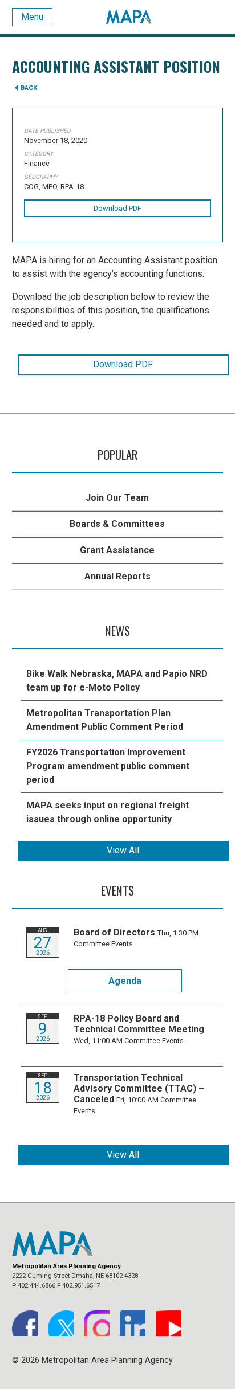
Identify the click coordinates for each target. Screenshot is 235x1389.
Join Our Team (117, 497)
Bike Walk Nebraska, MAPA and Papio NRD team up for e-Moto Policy (117, 680)
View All (123, 850)
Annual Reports (117, 576)
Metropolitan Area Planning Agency (129, 17)
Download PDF (117, 208)
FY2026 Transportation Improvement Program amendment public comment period (107, 766)
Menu (32, 16)
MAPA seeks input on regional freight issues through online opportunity (107, 812)
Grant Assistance (117, 550)
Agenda (124, 980)
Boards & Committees (117, 523)
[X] (61, 1323)
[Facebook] (25, 1323)
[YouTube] (168, 1323)
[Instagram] (97, 1323)
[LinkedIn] (132, 1323)
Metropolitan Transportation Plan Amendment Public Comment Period (104, 720)
